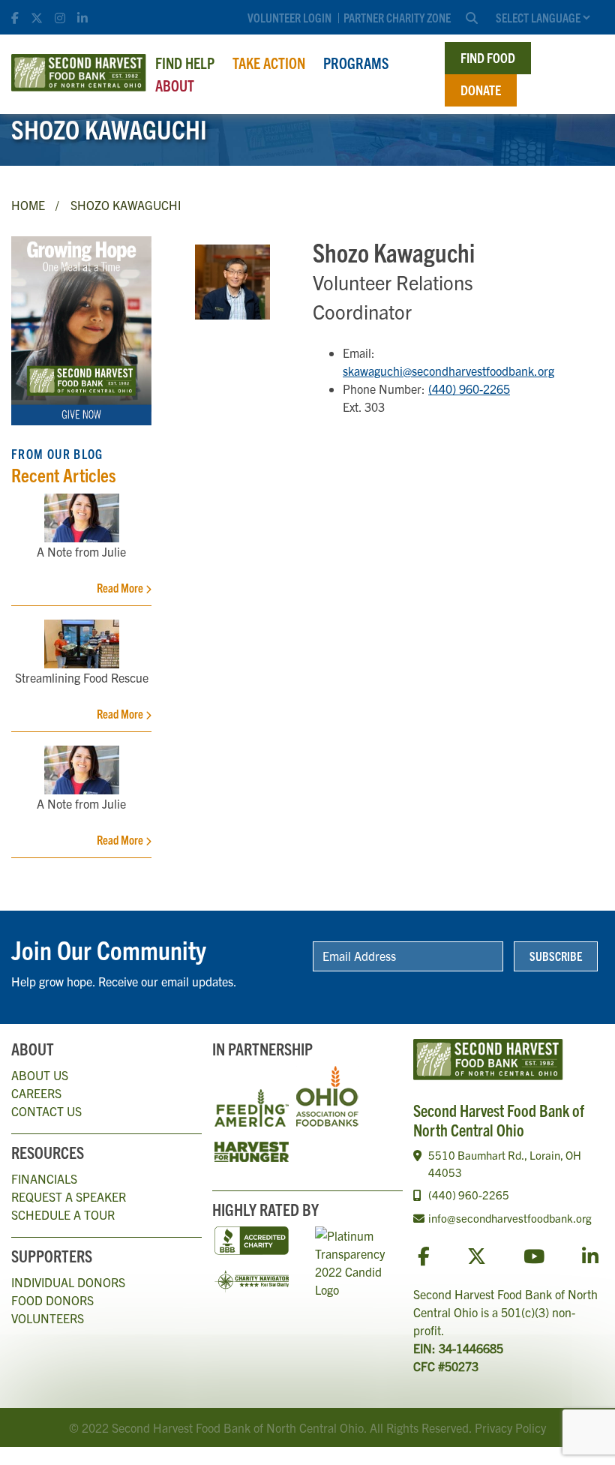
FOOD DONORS (52, 1299)
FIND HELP (184, 62)
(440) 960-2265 (469, 388)
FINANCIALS (44, 1178)
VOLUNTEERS (47, 1317)
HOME (28, 204)
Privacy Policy (510, 1427)
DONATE (480, 89)
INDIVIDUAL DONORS (68, 1281)
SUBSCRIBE (556, 955)
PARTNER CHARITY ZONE (397, 17)
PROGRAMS (355, 62)
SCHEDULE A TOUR (63, 1214)
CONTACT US (46, 1110)
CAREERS (36, 1092)
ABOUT (174, 85)
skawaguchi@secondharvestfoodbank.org (448, 370)
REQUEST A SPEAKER (68, 1196)
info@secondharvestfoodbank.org (510, 1218)
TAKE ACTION (268, 62)
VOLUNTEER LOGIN (290, 17)
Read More (121, 587)
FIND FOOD (487, 57)
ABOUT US (39, 1074)
